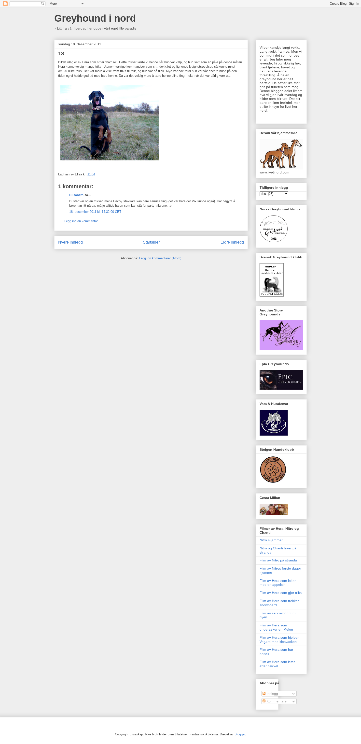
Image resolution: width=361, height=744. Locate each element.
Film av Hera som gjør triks (281, 593)
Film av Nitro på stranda (278, 560)
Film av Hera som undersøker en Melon (276, 627)
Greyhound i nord (95, 18)
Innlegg (271, 694)
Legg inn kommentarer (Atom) (160, 258)
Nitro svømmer (271, 540)
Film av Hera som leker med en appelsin (278, 583)
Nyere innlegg (70, 242)
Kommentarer (276, 701)
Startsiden (152, 242)
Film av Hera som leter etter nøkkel (277, 664)
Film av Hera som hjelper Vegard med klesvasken (279, 640)
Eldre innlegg (232, 242)
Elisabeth (76, 195)
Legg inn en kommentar (81, 221)
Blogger (240, 734)
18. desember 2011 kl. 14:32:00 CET (95, 212)
